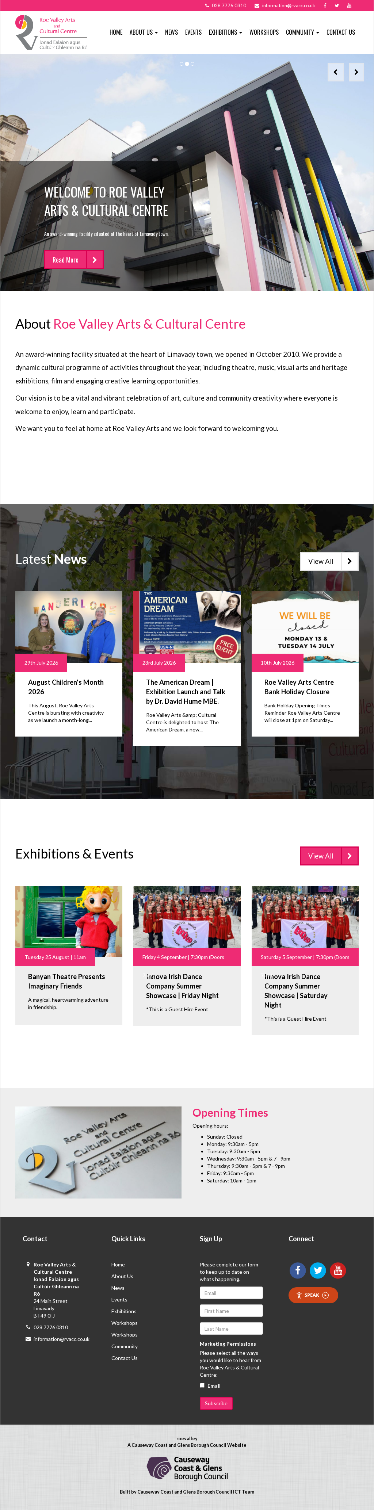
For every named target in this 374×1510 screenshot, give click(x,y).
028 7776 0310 (51, 1327)
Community (124, 1346)
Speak (312, 1295)
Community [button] (301, 32)
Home (116, 32)
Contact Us (341, 32)
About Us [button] (142, 32)
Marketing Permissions (228, 1344)
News (171, 32)
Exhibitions (124, 1311)
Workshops (264, 32)
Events (193, 32)
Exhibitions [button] (223, 32)
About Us (122, 1276)
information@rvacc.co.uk (61, 1339)
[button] (336, 72)
